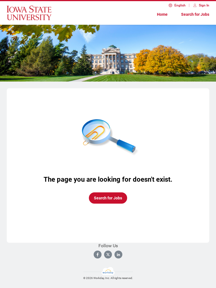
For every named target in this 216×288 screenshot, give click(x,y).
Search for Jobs (195, 14)
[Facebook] (98, 254)
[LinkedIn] (118, 254)
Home (162, 14)
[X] (108, 254)
